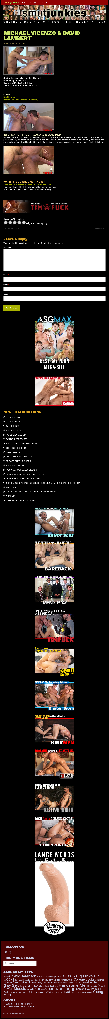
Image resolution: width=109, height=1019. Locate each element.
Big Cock (47, 977)
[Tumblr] (10, 952)
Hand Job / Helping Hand (39, 986)
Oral (37, 989)
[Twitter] (6, 952)
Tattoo (25, 992)
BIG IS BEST (11, 487)
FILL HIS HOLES (13, 422)
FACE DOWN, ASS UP (16, 435)
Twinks (50, 992)
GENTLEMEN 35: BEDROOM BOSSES (23, 478)
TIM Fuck (18, 44)
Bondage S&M (33, 980)
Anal (5, 976)
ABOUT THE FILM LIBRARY (19, 1004)
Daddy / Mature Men (46, 982)
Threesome (42, 992)
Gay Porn (93, 982)
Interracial (92, 986)
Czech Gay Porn (23, 982)
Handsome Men (73, 985)
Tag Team (18, 992)
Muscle (20, 988)
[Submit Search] (5, 963)
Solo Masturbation (61, 989)
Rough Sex (43, 989)
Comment (7, 247)
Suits (13, 992)
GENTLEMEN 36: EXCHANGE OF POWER (25, 474)
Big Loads (18, 980)
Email (6, 284)
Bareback (28, 976)
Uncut (57, 992)
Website (6, 294)
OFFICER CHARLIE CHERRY (19, 461)
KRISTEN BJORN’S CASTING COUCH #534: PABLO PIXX (32, 492)
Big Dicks (69, 976)
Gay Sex (11, 985)
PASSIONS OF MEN (15, 465)
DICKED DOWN (13, 417)
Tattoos (33, 992)
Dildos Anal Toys (74, 983)
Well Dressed (86, 992)
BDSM (39, 977)
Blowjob (25, 980)
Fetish (84, 983)
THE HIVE (10, 496)
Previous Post (13, 229)
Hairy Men (24, 986)
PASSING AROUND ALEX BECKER (21, 470)
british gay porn (46, 980)
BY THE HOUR (12, 426)
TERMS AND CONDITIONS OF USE (22, 1006)
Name (6, 275)
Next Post (98, 229)
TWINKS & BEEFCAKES (16, 439)
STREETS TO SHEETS (16, 448)
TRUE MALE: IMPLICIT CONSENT (21, 500)
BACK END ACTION (14, 430)
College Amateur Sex (63, 980)
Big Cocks (56, 976)
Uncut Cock (70, 991)
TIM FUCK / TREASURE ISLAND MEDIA (27, 184)
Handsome (53, 986)
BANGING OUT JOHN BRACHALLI (21, 443)
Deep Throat (62, 983)
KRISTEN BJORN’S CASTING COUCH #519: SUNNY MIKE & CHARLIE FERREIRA (43, 483)
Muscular (30, 989)
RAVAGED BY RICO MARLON (19, 457)
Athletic (14, 976)
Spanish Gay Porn (85, 988)
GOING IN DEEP (13, 452)
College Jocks (84, 979)
